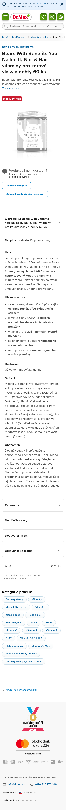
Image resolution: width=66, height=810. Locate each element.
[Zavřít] (62, 4)
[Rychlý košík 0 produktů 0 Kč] (60, 16)
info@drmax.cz (16, 784)
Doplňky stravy (14, 599)
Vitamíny (40, 607)
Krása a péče (13, 614)
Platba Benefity (14, 645)
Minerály (37, 599)
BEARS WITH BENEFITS (18, 47)
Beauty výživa (14, 622)
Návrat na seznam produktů (21, 689)
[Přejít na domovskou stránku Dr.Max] (21, 16)
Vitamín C (11, 630)
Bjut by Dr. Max (41, 645)
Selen (33, 622)
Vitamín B (31, 630)
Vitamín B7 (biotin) (31, 638)
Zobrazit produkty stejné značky (24, 193)
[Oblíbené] (43, 16)
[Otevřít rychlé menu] (5, 16)
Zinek (49, 622)
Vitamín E (51, 630)
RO (31, 800)
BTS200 (41, 3)
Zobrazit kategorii (16, 185)
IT (36, 800)
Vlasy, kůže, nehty (16, 607)
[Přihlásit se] (52, 16)
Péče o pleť (35, 614)
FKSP (9, 638)
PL (27, 800)
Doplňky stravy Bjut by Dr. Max (23, 661)
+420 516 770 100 (46, 784)
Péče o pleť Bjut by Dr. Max (21, 653)
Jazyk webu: (10, 792)
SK (22, 800)
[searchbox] (33, 26)
